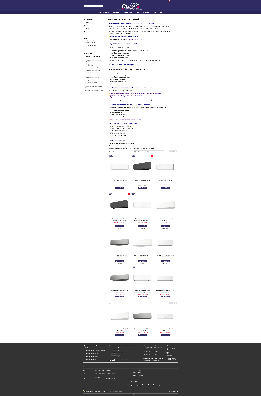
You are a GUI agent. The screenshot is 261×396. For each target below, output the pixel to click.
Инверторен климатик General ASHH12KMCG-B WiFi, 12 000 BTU (119, 219)
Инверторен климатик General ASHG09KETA (165, 219)
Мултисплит (146, 12)
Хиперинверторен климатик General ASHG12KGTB (165, 291)
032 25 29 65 (96, 1)
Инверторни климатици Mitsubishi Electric (94, 349)
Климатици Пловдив (103, 12)
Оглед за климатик (110, 373)
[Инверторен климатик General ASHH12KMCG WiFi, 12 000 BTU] (142, 205)
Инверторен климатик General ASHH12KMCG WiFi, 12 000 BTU (142, 219)
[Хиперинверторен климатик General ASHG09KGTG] (165, 242)
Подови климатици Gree (115, 355)
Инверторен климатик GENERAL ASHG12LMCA (165, 181)
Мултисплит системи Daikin (170, 346)
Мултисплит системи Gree (172, 353)
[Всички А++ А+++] (95, 28)
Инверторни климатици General (92, 356)
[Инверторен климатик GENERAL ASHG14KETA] (119, 316)
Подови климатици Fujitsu (116, 353)
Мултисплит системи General (170, 352)
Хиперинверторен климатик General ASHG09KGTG (165, 256)
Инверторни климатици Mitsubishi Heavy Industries (95, 350)
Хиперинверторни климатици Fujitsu (151, 351)
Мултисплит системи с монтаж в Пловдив (153, 358)
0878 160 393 (140, 375)
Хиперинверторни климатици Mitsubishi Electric (153, 345)
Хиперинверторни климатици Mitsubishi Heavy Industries (153, 348)
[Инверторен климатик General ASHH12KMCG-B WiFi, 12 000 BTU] (119, 205)
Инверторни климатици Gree (91, 358)
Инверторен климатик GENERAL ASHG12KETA (142, 256)
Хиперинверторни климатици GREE (151, 355)
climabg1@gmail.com (140, 370)
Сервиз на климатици (99, 380)
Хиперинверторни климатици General (151, 354)
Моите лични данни (173, 391)
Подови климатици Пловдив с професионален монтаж (122, 345)
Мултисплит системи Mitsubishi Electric (151, 360)
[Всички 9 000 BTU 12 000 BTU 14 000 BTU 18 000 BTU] (95, 22)
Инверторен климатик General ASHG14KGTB (165, 329)
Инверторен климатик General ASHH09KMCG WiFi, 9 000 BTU (119, 181)
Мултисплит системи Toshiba (170, 349)
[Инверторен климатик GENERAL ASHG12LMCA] (165, 167)
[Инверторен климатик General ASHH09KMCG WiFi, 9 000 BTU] (119, 167)
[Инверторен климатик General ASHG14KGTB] (165, 316)
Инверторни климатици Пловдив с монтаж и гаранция (95, 346)
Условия (85, 375)
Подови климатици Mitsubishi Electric (118, 352)
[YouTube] (176, 1)
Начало (84, 370)
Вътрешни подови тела (172, 359)
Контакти (85, 378)
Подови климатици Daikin (115, 347)
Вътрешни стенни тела (172, 358)
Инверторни (116, 12)
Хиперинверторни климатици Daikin (151, 349)
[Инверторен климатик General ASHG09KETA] (165, 205)
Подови (138, 12)
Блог (161, 12)
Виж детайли (119, 187)
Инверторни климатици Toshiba (92, 353)
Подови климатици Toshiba (116, 349)
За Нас (84, 373)
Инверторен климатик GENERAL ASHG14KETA (119, 329)
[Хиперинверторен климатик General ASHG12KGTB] (165, 277)
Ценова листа (109, 370)
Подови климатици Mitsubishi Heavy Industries (119, 350)
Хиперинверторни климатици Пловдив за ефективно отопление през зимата (124, 360)
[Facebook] (174, 1)
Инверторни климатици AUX (91, 359)
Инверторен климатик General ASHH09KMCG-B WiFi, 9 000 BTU (142, 181)
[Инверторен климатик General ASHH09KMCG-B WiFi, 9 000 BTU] (142, 167)
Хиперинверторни (127, 12)
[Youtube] (135, 378)
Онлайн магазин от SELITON (130, 394)
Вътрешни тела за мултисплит (169, 356)
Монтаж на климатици (100, 373)
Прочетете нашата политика (116, 391)
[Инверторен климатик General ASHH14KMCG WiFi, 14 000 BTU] (142, 277)
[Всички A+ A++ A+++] (95, 35)
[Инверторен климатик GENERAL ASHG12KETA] (142, 242)
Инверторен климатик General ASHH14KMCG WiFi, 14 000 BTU (142, 291)
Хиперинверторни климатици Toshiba (151, 352)
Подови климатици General (116, 356)
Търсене (108, 375)
